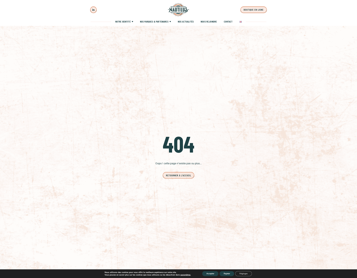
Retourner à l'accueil (178, 175)
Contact (228, 21)
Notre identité (123, 21)
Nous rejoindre (209, 21)
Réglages (243, 273)
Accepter (210, 273)
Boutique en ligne (254, 9)
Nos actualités (186, 21)
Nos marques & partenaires (154, 21)
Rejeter (227, 273)
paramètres (185, 275)
